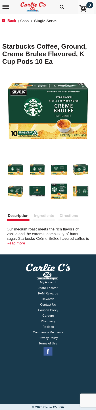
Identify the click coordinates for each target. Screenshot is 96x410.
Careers (48, 315)
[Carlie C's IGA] (33, 5)
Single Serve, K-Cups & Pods (60, 21)
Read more (16, 243)
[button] (15, 169)
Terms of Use (48, 343)
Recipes (48, 326)
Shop (24, 21)
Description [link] (18, 216)
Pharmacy (48, 321)
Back (11, 21)
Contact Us (48, 304)
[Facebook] (48, 351)
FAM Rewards (48, 293)
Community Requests (48, 332)
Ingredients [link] (44, 216)
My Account (48, 282)
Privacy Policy (48, 338)
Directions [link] (69, 216)
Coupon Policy (48, 310)
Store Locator (48, 288)
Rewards (48, 299)
